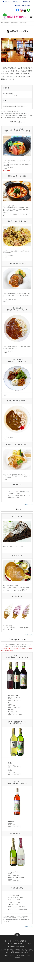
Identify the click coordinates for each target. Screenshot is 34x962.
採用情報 (18, 5)
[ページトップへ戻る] (17, 935)
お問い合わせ (27, 5)
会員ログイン (27, 2)
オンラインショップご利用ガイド (12, 2)
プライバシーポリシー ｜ (16, 943)
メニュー (31, 17)
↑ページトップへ (28, 504)
